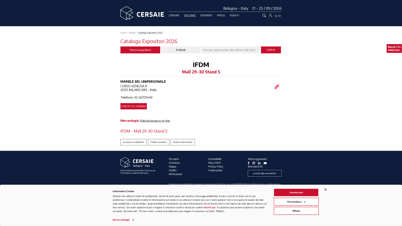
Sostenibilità (214, 159)
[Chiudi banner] (325, 189)
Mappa (172, 166)
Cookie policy (215, 170)
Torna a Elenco (158, 142)
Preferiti (181, 50)
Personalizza (294, 201)
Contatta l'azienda (133, 106)
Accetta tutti (296, 192)
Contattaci (174, 162)
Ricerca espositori (183, 142)
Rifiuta (296, 211)
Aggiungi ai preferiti (133, 142)
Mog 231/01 (214, 162)
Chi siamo (174, 159)
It (276, 15)
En (279, 15)
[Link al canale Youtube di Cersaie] (266, 162)
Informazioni (175, 174)
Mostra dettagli (121, 219)
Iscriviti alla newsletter (264, 173)
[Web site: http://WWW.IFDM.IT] (277, 87)
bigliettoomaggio (394, 48)
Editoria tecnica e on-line (155, 120)
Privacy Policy (215, 166)
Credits (173, 170)
